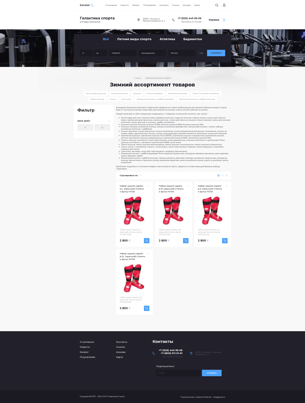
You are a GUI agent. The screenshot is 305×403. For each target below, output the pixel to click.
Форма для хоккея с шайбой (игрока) (197, 99)
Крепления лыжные (177, 93)
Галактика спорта (97, 18)
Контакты (121, 342)
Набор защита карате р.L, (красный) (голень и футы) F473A (132, 189)
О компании (87, 342)
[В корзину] (146, 240)
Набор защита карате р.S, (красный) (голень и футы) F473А (210, 189)
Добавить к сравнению (148, 186)
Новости (85, 347)
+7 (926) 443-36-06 (189, 18)
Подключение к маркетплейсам (195, 397)
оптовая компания (90, 22)
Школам (121, 352)
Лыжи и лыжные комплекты (206, 93)
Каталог (84, 352)
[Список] (223, 175)
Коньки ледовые (155, 93)
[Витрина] (218, 175)
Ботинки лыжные (119, 93)
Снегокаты (126, 99)
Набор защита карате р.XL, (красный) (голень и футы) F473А (132, 256)
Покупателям (87, 357)
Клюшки (137, 93)
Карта (119, 357)
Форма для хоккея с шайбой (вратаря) (155, 99)
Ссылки (120, 347)
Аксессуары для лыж (96, 93)
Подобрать (216, 53)
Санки (113, 99)
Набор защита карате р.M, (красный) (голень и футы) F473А (171, 189)
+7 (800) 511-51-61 (172, 353)
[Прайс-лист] (227, 175)
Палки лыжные (97, 99)
